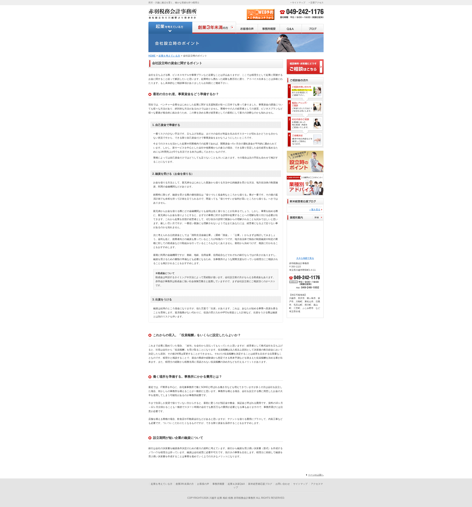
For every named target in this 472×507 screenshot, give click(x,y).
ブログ (313, 28)
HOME (152, 55)
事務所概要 (269, 28)
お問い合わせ (282, 483)
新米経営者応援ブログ (260, 483)
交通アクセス (317, 2)
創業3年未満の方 (214, 28)
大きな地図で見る (305, 258)
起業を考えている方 (170, 28)
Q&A (291, 28)
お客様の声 (247, 28)
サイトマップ (298, 2)
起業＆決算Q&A (236, 483)
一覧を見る (314, 209)
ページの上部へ (316, 475)
